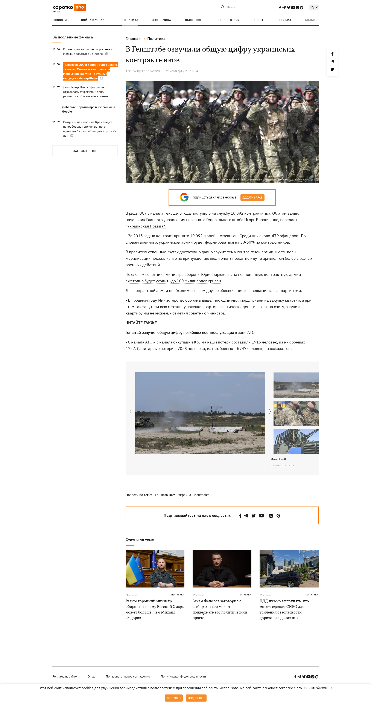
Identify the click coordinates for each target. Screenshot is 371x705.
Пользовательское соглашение (128, 676)
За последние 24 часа (72, 37)
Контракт (201, 495)
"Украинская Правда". (146, 226)
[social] (280, 7)
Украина (184, 495)
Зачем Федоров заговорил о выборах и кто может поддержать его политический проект (220, 610)
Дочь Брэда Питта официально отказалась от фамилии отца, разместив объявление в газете (85, 91)
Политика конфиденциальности (183, 676)
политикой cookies (317, 688)
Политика (130, 19)
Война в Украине (94, 19)
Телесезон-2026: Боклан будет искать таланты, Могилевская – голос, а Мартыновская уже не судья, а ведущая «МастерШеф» (90, 71)
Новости (60, 19)
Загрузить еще (85, 151)
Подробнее (196, 698)
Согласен (174, 698)
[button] (270, 412)
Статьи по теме (140, 539)
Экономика (161, 19)
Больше (311, 19)
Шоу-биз (284, 19)
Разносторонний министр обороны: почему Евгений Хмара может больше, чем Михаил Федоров (155, 610)
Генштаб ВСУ (165, 495)
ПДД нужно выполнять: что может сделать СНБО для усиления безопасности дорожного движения (284, 610)
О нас (91, 676)
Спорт (258, 19)
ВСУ (143, 213)
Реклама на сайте (64, 676)
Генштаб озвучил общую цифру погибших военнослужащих (180, 332)
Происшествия (228, 19)
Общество (193, 19)
